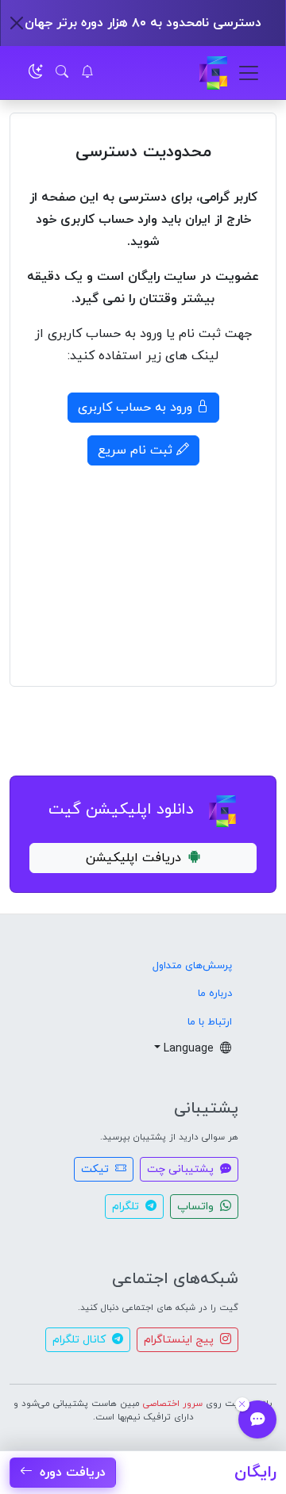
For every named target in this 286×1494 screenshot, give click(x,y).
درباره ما (215, 993)
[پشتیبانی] (257, 1419)
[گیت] (213, 73)
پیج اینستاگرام (180, 1339)
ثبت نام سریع (137, 450)
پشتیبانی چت (182, 1169)
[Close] (16, 23)
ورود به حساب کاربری (137, 407)
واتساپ (197, 1206)
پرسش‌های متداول (192, 966)
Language (190, 1048)
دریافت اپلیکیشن (133, 858)
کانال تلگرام (80, 1339)
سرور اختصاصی (173, 1403)
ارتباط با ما (209, 1022)
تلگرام (127, 1206)
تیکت (96, 1169)
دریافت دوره (71, 1472)
